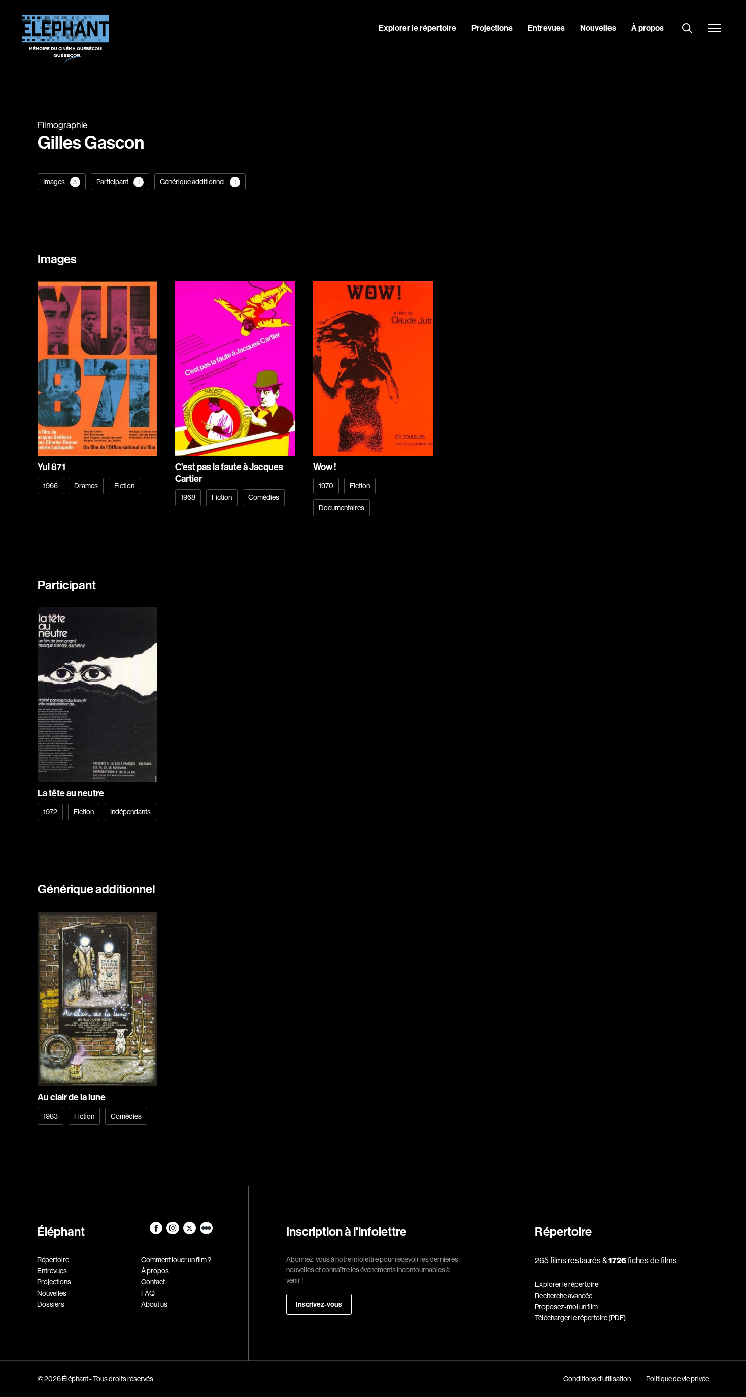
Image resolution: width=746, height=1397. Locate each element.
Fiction (124, 485)
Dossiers (50, 1304)
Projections (492, 28)
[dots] (206, 1231)
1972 (50, 811)
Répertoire (53, 1259)
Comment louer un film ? (176, 1259)
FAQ (148, 1293)
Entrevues (546, 28)
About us (154, 1304)
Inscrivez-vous (319, 1304)
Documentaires (341, 507)
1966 (50, 485)
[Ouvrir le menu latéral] (714, 29)
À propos (647, 28)
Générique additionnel (198, 181)
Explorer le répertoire (417, 28)
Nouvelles (598, 28)
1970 (326, 485)
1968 (188, 497)
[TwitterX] (190, 1231)
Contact (153, 1281)
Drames (86, 485)
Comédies (263, 497)
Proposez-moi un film (566, 1306)
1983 (50, 1116)
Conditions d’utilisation (597, 1378)
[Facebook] (156, 1231)
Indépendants (130, 811)
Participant (118, 181)
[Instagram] (173, 1231)
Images (60, 181)
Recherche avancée (563, 1295)
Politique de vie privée (677, 1378)
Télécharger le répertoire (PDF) (580, 1317)
